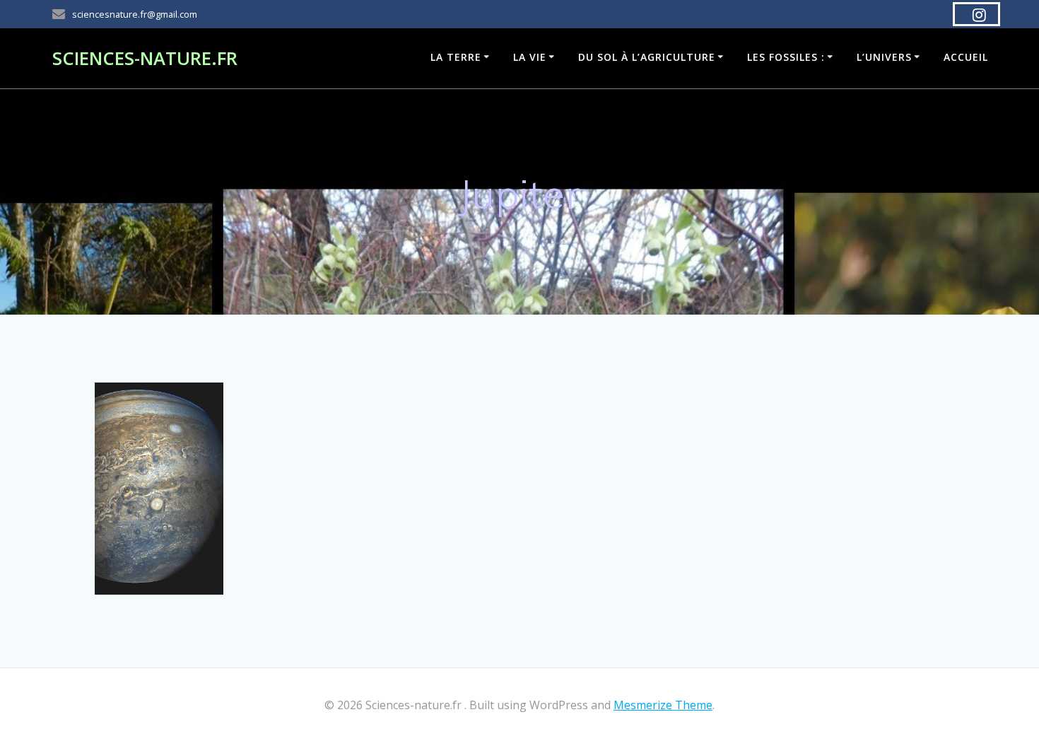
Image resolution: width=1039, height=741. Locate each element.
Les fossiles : (786, 57)
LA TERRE (455, 57)
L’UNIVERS (884, 57)
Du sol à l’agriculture (646, 57)
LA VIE (529, 57)
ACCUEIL (966, 57)
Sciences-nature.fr (144, 58)
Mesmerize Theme (663, 705)
